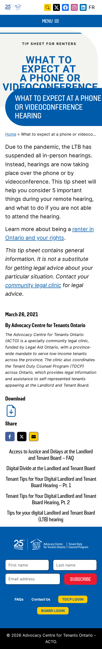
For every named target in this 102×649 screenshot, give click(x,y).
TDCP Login (72, 599)
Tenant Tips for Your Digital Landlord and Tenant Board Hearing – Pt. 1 (51, 482)
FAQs (19, 599)
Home (10, 134)
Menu (47, 21)
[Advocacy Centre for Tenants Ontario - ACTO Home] (35, 7)
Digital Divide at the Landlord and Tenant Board (50, 468)
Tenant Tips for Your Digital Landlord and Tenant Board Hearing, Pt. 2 (51, 499)
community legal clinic (33, 285)
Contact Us (40, 599)
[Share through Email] (33, 436)
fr (92, 7)
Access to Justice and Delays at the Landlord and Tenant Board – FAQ (51, 454)
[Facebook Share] (10, 436)
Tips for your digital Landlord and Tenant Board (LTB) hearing (51, 516)
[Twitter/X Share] (21, 436)
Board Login (53, 610)
